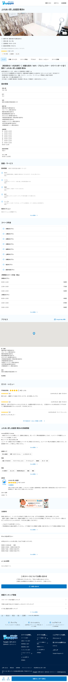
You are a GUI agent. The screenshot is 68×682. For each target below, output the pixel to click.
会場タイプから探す (25, 641)
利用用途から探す (25, 644)
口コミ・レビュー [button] (44, 59)
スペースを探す (24, 638)
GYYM (54, 646)
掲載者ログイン (40, 646)
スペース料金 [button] (24, 59)
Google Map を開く (61, 319)
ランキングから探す (25, 649)
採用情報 (18, 667)
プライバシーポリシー (27, 667)
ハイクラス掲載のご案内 (41, 643)
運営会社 (12, 667)
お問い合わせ (35, 586)
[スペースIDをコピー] (6, 495)
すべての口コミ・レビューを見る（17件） (33, 421)
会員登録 (63, 3)
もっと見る (33, 215)
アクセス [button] (33, 59)
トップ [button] (3, 59)
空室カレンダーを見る (39, 679)
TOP (2, 615)
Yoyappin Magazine (57, 653)
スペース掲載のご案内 (41, 638)
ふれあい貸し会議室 (13, 480)
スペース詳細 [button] (55, 59)
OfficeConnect (56, 638)
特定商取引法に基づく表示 (40, 667)
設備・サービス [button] (13, 59)
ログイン (56, 3)
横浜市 (13, 615)
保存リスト (48, 3)
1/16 (64, 33)
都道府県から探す (25, 646)
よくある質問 (24, 657)
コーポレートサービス (25, 653)
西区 (18, 615)
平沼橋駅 (24, 615)
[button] (34, 24)
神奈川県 (7, 615)
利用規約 (23, 660)
